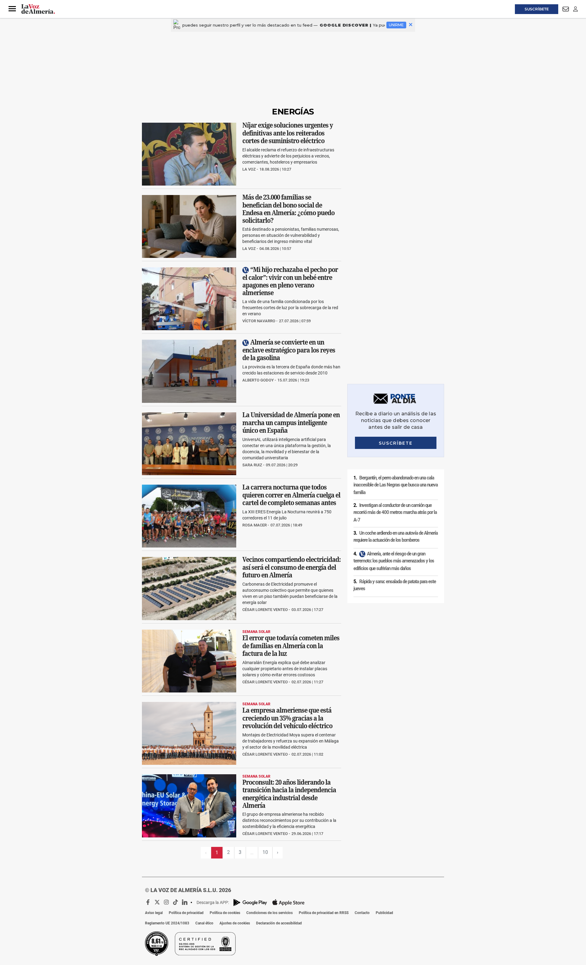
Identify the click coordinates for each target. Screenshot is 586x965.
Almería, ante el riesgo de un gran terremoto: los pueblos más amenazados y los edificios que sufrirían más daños (393, 561)
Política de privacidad (186, 913)
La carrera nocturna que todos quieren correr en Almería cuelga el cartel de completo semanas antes (291, 495)
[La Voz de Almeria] (38, 9)
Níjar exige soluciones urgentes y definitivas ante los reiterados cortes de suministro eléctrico (287, 133)
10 (265, 852)
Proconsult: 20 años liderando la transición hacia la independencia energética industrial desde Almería (289, 794)
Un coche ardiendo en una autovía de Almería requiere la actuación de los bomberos (395, 536)
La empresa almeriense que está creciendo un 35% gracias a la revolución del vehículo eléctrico (287, 718)
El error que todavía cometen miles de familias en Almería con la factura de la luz (290, 645)
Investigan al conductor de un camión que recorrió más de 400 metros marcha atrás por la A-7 (395, 512)
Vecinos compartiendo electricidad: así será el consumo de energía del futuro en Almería (291, 567)
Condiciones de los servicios (269, 913)
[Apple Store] (288, 902)
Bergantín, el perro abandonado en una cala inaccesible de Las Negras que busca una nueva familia (395, 485)
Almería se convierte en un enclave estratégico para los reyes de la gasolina (288, 350)
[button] (12, 9)
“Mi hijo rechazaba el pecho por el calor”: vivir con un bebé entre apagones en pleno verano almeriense (290, 281)
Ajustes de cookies (234, 923)
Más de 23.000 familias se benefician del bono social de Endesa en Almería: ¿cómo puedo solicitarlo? (288, 208)
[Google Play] (250, 902)
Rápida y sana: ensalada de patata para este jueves (394, 585)
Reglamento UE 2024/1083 (167, 923)
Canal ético (204, 923)
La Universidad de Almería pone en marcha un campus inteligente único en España (291, 422)
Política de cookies (225, 913)
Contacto (362, 913)
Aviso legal (154, 913)
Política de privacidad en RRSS (324, 913)
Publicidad (384, 913)
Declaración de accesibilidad (279, 923)
